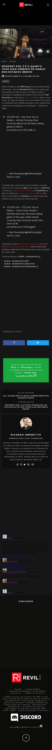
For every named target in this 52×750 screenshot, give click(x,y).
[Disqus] (26, 501)
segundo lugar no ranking (23, 191)
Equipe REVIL (33, 689)
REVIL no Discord (35, 693)
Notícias (6, 81)
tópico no (31, 98)
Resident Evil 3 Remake (13, 331)
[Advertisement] (26, 152)
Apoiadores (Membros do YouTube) (28, 691)
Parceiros (16, 693)
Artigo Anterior (26, 393)
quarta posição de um (30, 193)
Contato (18, 689)
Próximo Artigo (26, 402)
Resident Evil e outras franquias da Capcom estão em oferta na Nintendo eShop (26, 407)
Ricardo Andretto (13, 76)
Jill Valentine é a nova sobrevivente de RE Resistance (26, 397)
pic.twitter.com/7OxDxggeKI (21, 227)
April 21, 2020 (13, 177)
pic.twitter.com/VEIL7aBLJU (21, 130)
